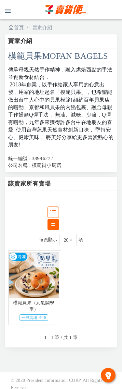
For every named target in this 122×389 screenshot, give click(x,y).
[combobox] (68, 240)
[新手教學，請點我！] (108, 375)
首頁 (19, 27)
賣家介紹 (42, 27)
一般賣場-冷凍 (33, 317)
